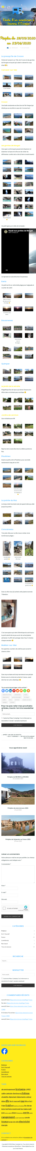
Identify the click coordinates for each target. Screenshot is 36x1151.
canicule (9, 1093)
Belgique (3, 931)
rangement (8, 1117)
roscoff (17, 1117)
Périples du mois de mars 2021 (18, 808)
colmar (28, 1097)
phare (14, 1113)
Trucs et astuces (6, 947)
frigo (3, 1105)
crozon (25, 694)
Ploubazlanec (20, 1113)
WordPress (18, 1146)
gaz (12, 1105)
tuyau (10, 1122)
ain (2, 1089)
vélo (17, 1122)
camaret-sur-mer (7, 694)
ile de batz (21, 1105)
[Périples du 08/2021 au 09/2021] (18, 763)
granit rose (16, 1105)
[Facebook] (3, 690)
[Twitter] (6, 690)
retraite (12, 702)
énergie (4, 1125)
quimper (5, 702)
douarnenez (6, 697)
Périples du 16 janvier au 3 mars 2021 (18, 839)
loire (10, 1109)
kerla (10, 699)
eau (22, 1101)
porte (26, 1112)
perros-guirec (8, 1113)
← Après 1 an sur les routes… (11, 734)
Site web (4, 899)
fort (30, 1101)
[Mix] (21, 690)
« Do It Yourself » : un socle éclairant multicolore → (21, 737)
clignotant (12, 1097)
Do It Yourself (5, 934)
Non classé (4, 943)
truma (4, 1121)
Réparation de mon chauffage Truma (21, 1000)
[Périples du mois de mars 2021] (18, 794)
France (3, 937)
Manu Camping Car (17, 1144)
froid (8, 1105)
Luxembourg (5, 940)
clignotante (21, 1097)
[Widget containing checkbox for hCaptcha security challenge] (15, 908)
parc (3, 1113)
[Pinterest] (14, 690)
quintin (31, 1113)
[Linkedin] (10, 690)
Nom (3, 885)
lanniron (17, 699)
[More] (28, 690)
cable (3, 1093)
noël (29, 1109)
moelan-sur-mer (27, 699)
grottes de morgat (16, 697)
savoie (27, 1117)
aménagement (9, 1089)
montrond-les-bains (20, 1109)
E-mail (3, 892)
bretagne (20, 1089)
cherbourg (17, 1093)
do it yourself (15, 1101)
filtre (27, 1101)
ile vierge (26, 697)
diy (7, 1100)
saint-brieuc (21, 1117)
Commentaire (6, 864)
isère (3, 1109)
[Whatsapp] (24, 690)
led (7, 1109)
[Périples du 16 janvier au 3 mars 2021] (18, 825)
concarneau (17, 694)
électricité (24, 1121)
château (25, 1093)
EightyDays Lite (30, 1146)
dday (3, 1101)
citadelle (4, 1097)
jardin (4, 699)
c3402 (28, 1089)
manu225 (14, 47)
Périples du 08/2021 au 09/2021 (18, 777)
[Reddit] (17, 690)
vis (14, 1122)
